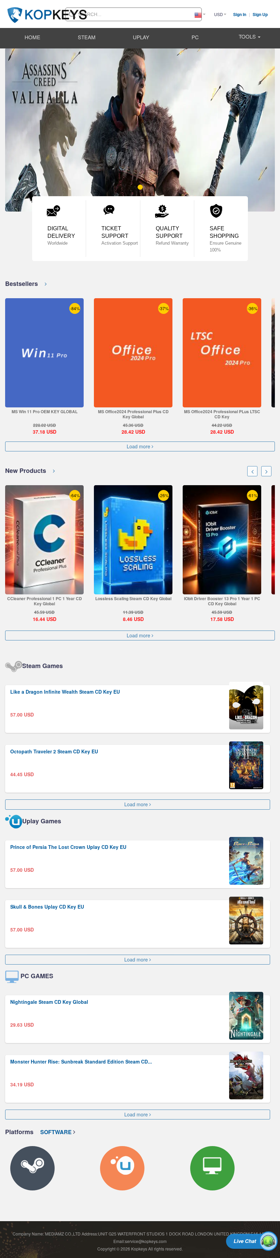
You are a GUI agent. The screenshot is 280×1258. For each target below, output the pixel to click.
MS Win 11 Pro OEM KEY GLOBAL (45, 411)
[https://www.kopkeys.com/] (47, 11)
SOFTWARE (56, 1132)
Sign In (240, 14)
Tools (248, 36)
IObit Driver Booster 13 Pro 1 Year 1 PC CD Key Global (222, 601)
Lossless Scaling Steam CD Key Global (133, 598)
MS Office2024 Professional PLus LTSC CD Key (222, 414)
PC (195, 37)
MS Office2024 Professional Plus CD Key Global (133, 414)
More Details (44, 402)
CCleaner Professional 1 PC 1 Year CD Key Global (44, 601)
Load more (139, 446)
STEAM (87, 37)
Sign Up (260, 14)
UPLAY (141, 37)
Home (32, 37)
